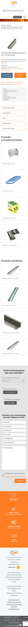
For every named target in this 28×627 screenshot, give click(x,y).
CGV (15, 617)
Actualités (14, 606)
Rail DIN (9, 25)
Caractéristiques (6, 82)
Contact (13, 620)
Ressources (5, 84)
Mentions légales (7, 617)
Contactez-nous (15, 84)
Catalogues (14, 595)
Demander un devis (20, 75)
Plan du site (7, 620)
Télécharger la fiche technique (6, 75)
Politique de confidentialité (14, 622)
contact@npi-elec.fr (14, 564)
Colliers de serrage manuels (14, 593)
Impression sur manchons (14, 586)
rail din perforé (18, 69)
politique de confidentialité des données (13, 477)
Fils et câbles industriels (14, 572)
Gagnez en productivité (14, 602)
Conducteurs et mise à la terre (14, 577)
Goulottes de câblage (14, 579)
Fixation (14, 591)
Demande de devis (14, 609)
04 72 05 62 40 (14, 501)
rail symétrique (5, 70)
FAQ (22, 82)
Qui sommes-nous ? (14, 600)
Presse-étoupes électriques (14, 575)
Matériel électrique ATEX (14, 588)
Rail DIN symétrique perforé (9, 27)
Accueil (3, 25)
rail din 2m (11, 69)
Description (16, 82)
